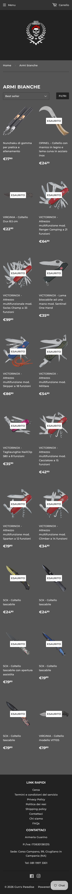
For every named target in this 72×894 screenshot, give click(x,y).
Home (7, 65)
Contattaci (36, 813)
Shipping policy (36, 809)
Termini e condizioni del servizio (36, 794)
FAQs (36, 823)
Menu (12, 5)
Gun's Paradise (24, 886)
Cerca (36, 789)
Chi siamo (36, 818)
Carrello (63, 5)
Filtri (62, 95)
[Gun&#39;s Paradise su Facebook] (32, 876)
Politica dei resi (36, 804)
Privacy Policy (36, 799)
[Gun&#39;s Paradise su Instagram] (39, 876)
